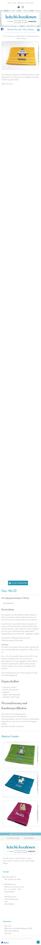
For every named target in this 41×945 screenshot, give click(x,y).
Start (4, 36)
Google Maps (13, 838)
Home (9, 3)
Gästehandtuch (20, 36)
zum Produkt (21, 764)
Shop (14, 3)
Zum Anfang (29, 838)
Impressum (8, 933)
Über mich (20, 3)
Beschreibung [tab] (8, 603)
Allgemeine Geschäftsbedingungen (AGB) (18, 928)
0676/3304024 (9, 891)
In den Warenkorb (19, 583)
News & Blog (29, 3)
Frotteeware (10, 36)
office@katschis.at (10, 884)
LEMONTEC (29, 939)
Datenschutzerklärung (11, 930)
